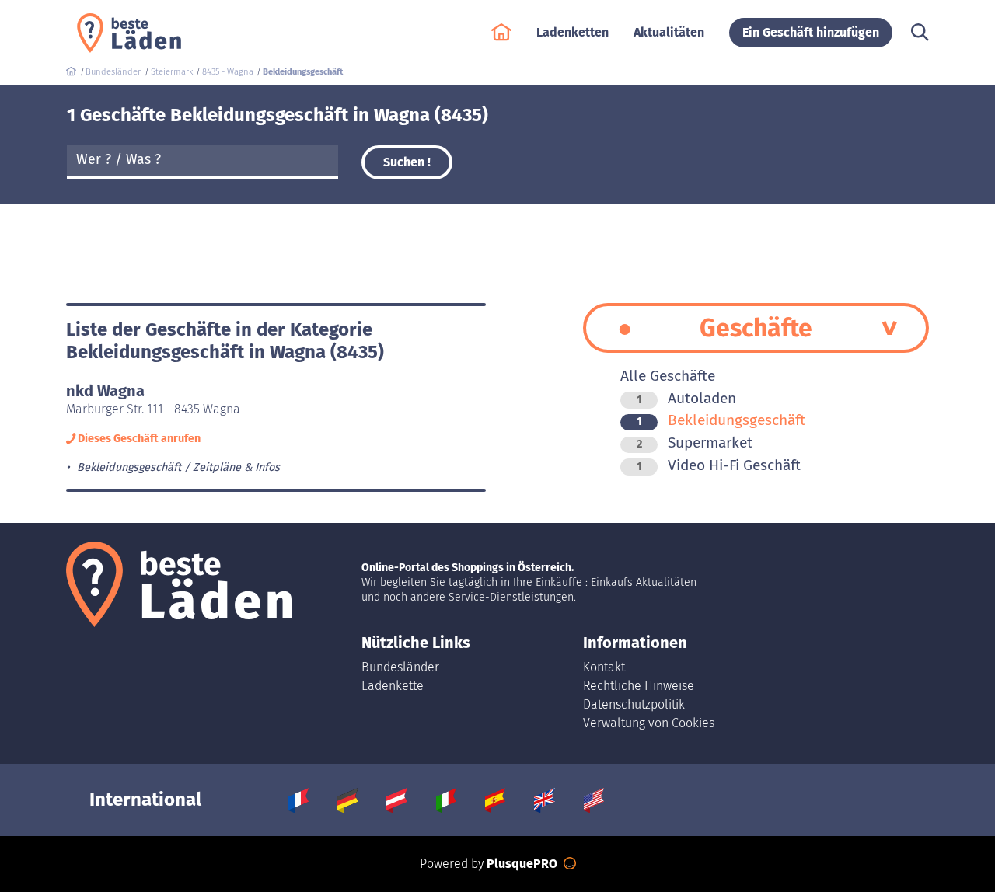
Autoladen (686, 398)
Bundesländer (400, 667)
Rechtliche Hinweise (638, 685)
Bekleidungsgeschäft (721, 420)
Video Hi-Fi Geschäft (719, 465)
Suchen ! (407, 162)
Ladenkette (392, 685)
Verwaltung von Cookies (648, 723)
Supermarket (694, 442)
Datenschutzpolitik (634, 704)
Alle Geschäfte (667, 376)
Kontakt (604, 667)
